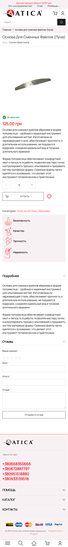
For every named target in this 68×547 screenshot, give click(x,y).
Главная (7, 29)
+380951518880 (15, 473)
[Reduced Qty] (6, 185)
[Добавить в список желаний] (49, 196)
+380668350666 (16, 463)
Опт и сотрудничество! (20, 5)
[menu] (7, 543)
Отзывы (7, 341)
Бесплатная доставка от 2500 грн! (34, 2)
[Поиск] (61, 22)
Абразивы (44, 211)
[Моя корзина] (55, 13)
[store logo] (22, 13)
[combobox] (29, 22)
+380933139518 (15, 478)
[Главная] (34, 543)
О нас (40, 5)
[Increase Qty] (32, 185)
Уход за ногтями (27, 211)
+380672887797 (15, 468)
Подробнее (10, 276)
